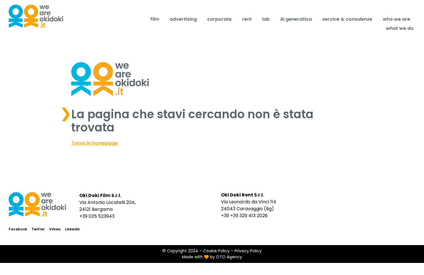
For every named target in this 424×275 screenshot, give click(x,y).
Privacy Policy (248, 251)
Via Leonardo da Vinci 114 (248, 201)
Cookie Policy (216, 251)
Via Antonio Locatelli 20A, (107, 202)
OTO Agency (229, 257)
